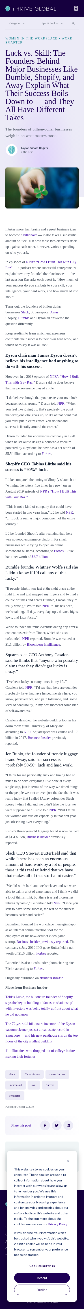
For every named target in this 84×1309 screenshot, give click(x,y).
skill (34, 1085)
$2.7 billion (40, 557)
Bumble (23, 318)
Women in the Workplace (31, 38)
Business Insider (39, 738)
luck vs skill (15, 1085)
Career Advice (32, 1074)
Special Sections (50, 23)
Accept (42, 1278)
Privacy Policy (57, 1224)
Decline (42, 1290)
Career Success (57, 1074)
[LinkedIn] (68, 1125)
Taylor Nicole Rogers (34, 148)
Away (54, 312)
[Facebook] (45, 1125)
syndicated (14, 1095)
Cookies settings (42, 1266)
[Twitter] (57, 1125)
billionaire (30, 235)
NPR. (61, 403)
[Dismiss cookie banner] (68, 1161)
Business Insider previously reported (42, 942)
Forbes (46, 454)
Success (50, 1085)
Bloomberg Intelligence (43, 644)
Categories (14, 23)
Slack (25, 312)
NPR (69, 512)
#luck (12, 1074)
